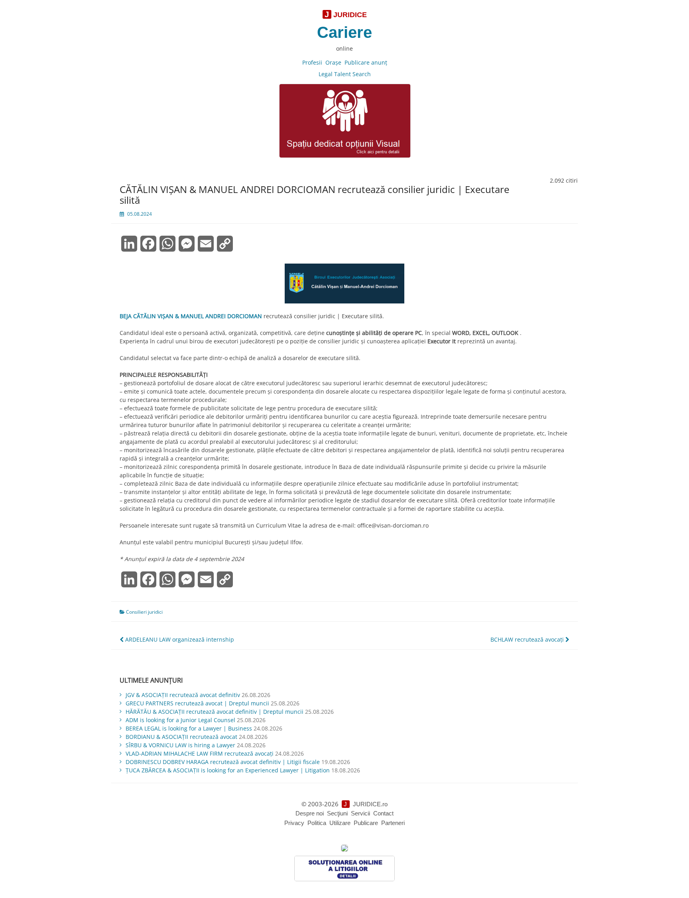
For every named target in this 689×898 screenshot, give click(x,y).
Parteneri (393, 822)
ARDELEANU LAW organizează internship (179, 639)
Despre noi (309, 813)
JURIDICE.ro (370, 804)
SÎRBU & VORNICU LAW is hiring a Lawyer (180, 745)
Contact (383, 813)
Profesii (312, 62)
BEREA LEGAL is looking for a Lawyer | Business (189, 728)
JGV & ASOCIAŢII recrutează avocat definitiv (183, 695)
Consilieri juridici (144, 612)
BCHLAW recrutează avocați (527, 639)
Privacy (294, 822)
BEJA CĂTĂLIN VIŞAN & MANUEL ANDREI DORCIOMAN (191, 316)
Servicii (360, 813)
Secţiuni (337, 813)
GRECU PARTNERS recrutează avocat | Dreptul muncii (197, 703)
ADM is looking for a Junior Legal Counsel (180, 720)
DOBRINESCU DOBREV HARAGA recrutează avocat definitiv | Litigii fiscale (223, 762)
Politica (316, 822)
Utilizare (339, 822)
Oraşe (333, 62)
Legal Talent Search (345, 74)
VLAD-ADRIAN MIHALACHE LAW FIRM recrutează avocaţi (200, 753)
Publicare (366, 822)
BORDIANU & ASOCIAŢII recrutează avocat (181, 736)
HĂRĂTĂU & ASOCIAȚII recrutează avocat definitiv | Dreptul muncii (214, 711)
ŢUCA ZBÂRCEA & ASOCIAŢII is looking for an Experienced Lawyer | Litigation (228, 770)
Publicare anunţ (365, 62)
